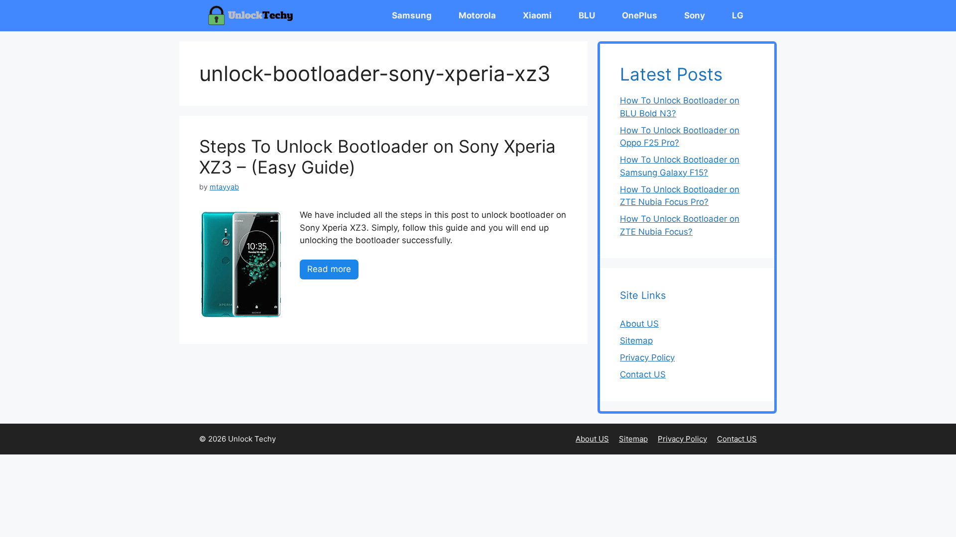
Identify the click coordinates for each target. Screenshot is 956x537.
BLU (587, 15)
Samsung (412, 15)
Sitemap (636, 341)
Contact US (643, 374)
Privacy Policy (647, 357)
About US (639, 324)
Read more (329, 269)
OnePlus (639, 15)
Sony (694, 15)
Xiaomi (537, 15)
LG (737, 15)
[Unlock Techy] (252, 15)
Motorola (477, 15)
